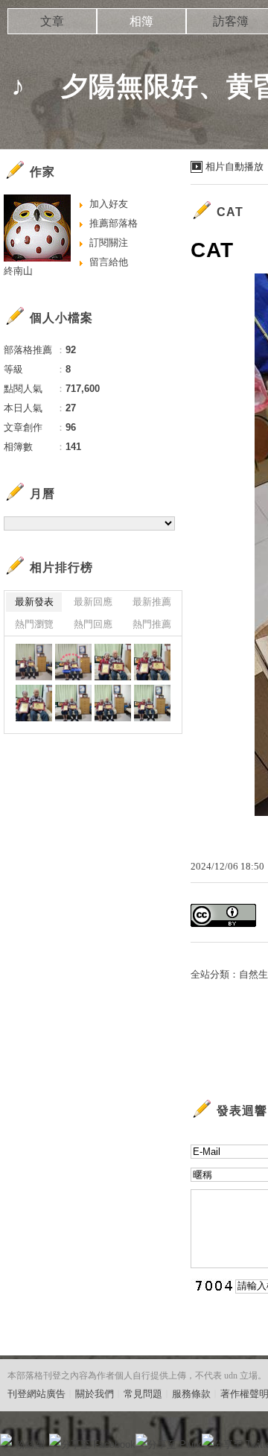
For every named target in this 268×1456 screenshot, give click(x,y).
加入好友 (108, 203)
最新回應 (93, 601)
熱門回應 (93, 624)
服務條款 (191, 1393)
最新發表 (34, 601)
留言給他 (108, 262)
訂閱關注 (108, 242)
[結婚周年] (34, 662)
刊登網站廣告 (36, 1393)
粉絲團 (30, 1444)
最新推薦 (152, 601)
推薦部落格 (113, 223)
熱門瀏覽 (34, 624)
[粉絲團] (6, 1440)
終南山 (18, 270)
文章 (52, 21)
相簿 (141, 21)
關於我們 (94, 1393)
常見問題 (143, 1393)
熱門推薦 (152, 624)
